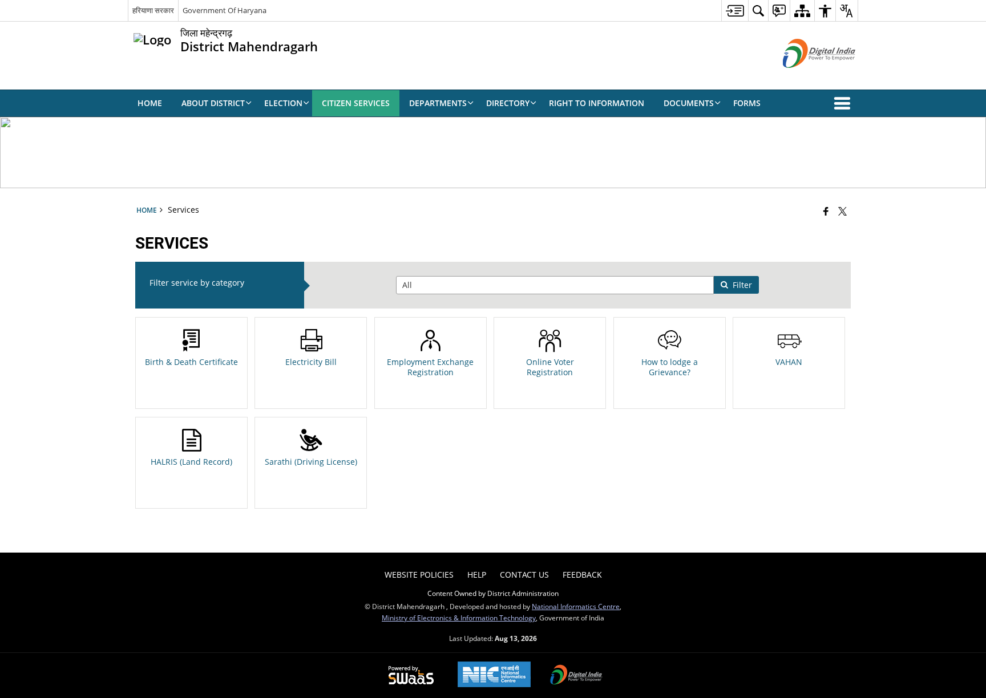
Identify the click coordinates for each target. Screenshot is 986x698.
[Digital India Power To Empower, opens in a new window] (576, 676)
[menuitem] (734, 10)
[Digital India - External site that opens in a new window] (804, 77)
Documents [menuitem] (689, 103)
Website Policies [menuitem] (419, 574)
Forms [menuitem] (747, 103)
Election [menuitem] (283, 103)
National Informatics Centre (576, 606)
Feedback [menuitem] (582, 574)
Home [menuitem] (150, 103)
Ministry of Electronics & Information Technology (459, 617)
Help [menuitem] (476, 574)
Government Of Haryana (224, 10)
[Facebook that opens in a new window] (826, 211)
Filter (742, 284)
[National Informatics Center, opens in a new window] (494, 675)
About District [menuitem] (213, 103)
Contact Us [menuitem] (524, 574)
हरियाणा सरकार (153, 10)
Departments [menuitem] (438, 103)
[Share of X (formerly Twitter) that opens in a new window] (842, 211)
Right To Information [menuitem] (596, 103)
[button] (844, 103)
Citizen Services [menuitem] (356, 103)
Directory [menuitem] (508, 103)
